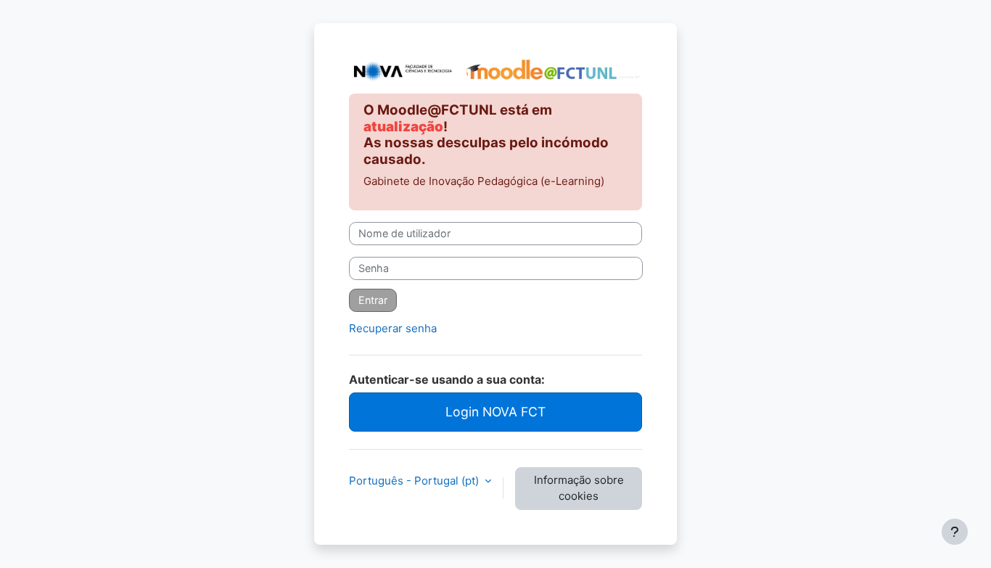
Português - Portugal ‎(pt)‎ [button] (415, 480)
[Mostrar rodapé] (955, 532)
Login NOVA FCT (495, 411)
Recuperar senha (393, 328)
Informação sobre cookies (579, 488)
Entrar (372, 300)
